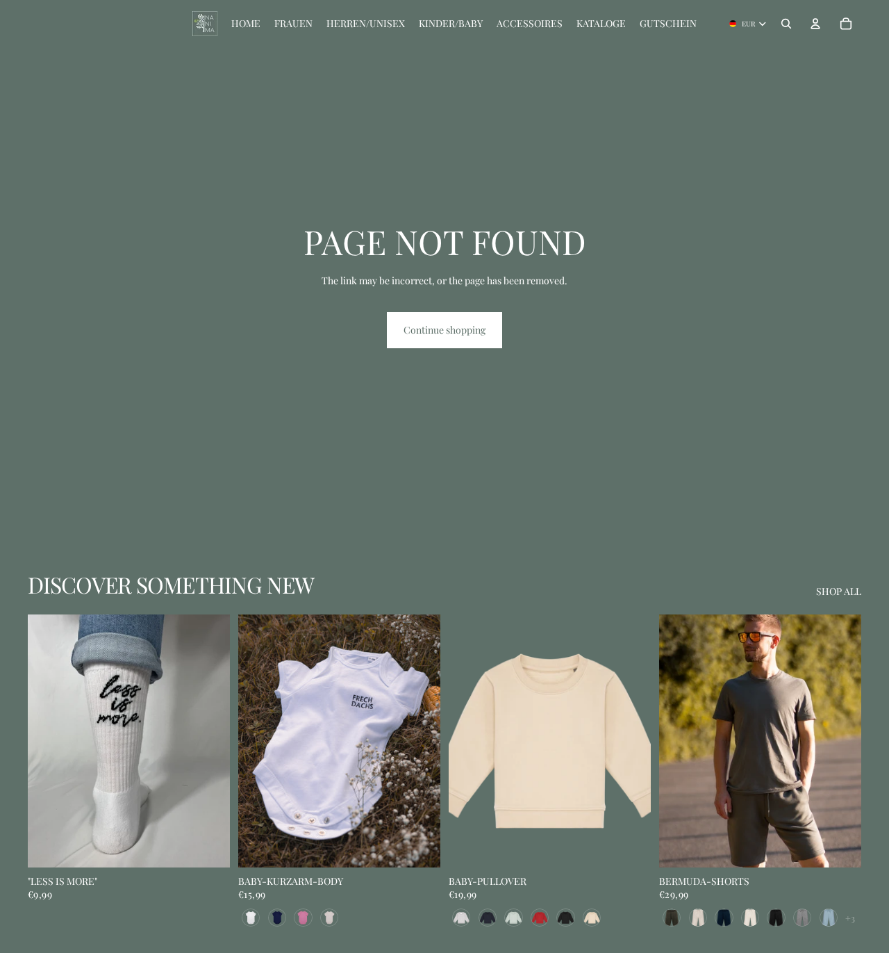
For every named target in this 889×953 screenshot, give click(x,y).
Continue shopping (444, 329)
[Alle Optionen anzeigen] (850, 917)
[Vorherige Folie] (48, 741)
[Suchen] (786, 23)
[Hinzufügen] (208, 845)
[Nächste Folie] (209, 741)
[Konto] (815, 23)
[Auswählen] (418, 845)
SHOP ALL (838, 591)
